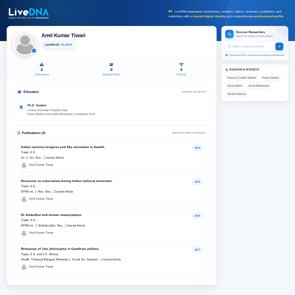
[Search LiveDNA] (279, 46)
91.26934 (66, 44)
